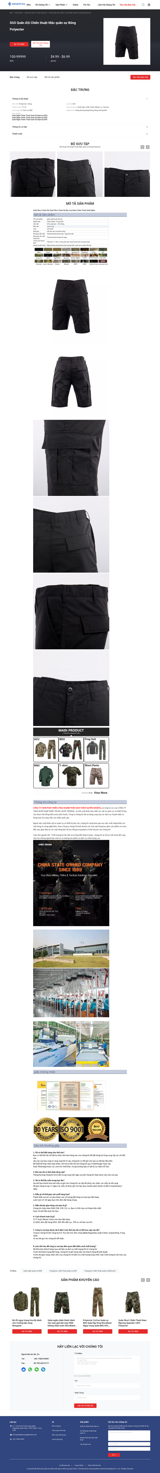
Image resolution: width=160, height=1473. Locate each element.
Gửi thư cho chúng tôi (40, 44)
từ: (76, 1381)
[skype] (43, 1369)
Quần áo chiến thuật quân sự (35, 13)
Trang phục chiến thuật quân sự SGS (63, 1271)
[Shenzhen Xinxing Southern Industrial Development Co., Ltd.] (17, 4)
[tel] (50, 1369)
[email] (23, 1369)
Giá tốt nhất (19, 44)
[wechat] (37, 1369)
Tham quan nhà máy (58, 1430)
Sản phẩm (19, 13)
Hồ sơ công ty (56, 1426)
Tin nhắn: (78, 1353)
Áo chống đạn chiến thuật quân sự (88, 1432)
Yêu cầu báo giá (140, 77)
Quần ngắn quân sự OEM (32, 1271)
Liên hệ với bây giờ (85, 1405)
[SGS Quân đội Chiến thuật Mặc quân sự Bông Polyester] (126, 41)
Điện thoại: (79, 1393)
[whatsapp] (30, 1369)
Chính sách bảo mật (94, 1465)
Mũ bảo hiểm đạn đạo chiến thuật (89, 1439)
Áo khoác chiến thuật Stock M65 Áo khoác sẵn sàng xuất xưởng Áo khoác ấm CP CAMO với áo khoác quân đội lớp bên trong (26, 1325)
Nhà (11, 13)
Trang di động (78, 1465)
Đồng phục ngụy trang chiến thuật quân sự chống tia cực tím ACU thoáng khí (61, 1323)
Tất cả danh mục (85, 1444)
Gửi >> (114, 1455)
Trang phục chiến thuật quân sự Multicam (100, 1271)
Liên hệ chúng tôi (57, 1439)
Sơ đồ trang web (64, 1465)
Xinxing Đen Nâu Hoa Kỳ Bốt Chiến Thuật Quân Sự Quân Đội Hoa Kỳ (96, 1323)
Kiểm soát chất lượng (59, 1435)
